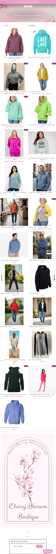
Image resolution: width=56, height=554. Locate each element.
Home (27, 12)
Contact (28, 536)
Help (28, 532)
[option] (28, 2)
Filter (6, 25)
